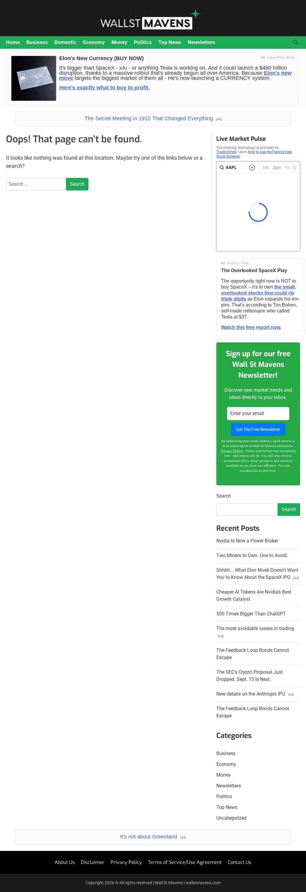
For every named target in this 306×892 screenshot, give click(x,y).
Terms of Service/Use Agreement (185, 862)
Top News (169, 42)
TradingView (226, 152)
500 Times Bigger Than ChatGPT (251, 614)
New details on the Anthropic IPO (255, 694)
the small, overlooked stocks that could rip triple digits (258, 292)
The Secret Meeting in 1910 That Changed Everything (153, 118)
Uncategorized (231, 818)
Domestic (65, 42)
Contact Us (239, 862)
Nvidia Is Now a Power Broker (247, 541)
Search (223, 496)
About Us (65, 862)
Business (37, 42)
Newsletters (201, 42)
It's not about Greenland (153, 837)
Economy (94, 42)
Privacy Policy (231, 451)
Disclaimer (93, 862)
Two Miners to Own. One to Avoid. (252, 555)
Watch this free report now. (251, 327)
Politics (143, 42)
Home (13, 42)
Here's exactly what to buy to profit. (104, 88)
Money (119, 42)
